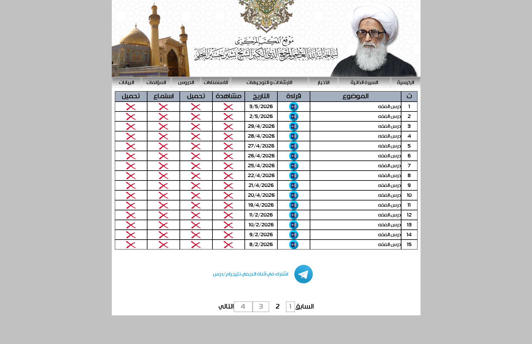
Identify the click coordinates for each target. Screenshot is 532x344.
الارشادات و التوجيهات (269, 83)
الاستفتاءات (216, 83)
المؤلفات (156, 83)
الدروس (186, 83)
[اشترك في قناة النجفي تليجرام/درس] (256, 282)
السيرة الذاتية (364, 83)
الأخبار (323, 83)
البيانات (126, 83)
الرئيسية (405, 83)
